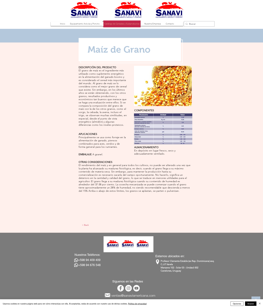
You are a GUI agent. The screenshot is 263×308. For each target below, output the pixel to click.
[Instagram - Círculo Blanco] (128, 288)
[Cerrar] (259, 303)
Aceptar (250, 303)
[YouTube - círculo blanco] (136, 288)
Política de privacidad (137, 303)
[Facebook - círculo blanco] (120, 288)
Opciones (237, 303)
